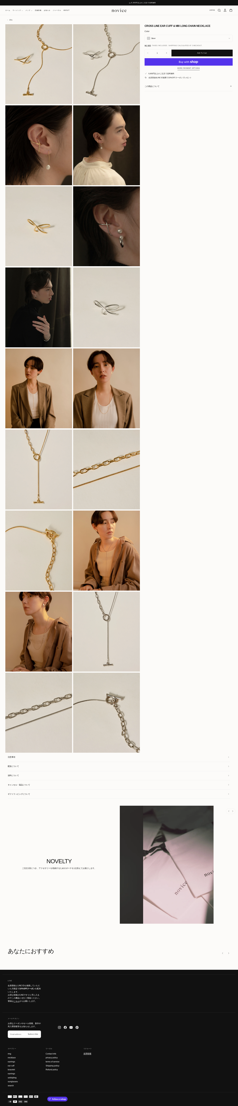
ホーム (7, 10)
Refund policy (52, 1070)
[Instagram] (59, 1027)
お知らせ (47, 10)
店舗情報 (38, 10)
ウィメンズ (17, 10)
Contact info (51, 1054)
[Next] (232, 811)
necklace (12, 1058)
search (11, 1086)
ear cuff (11, 1066)
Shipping (173, 45)
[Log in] (225, 10)
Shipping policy (52, 1066)
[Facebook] (65, 1027)
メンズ (27, 10)
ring (9, 1054)
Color (147, 31)
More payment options (188, 68)
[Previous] (228, 811)
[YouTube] (71, 1027)
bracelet (11, 1070)
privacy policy (52, 1058)
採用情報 (87, 1054)
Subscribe (33, 1034)
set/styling (12, 1078)
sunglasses (13, 1082)
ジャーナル (57, 10)
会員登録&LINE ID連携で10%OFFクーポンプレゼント (170, 78)
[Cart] (231, 10)
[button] (212, 10)
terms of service (52, 1062)
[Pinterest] (77, 1027)
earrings (11, 1062)
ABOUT (66, 10)
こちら (16, 1001)
